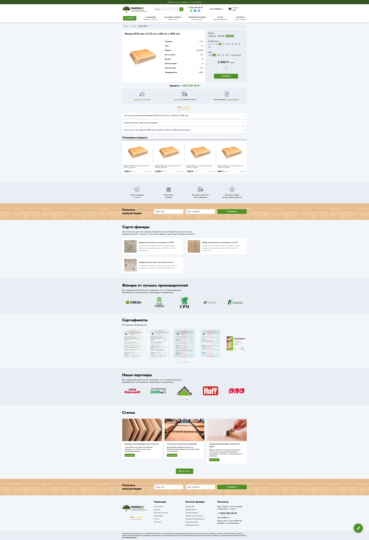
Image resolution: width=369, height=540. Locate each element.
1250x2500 (229, 36)
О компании (158, 506)
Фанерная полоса (192, 525)
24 (229, 44)
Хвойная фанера (192, 522)
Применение (158, 516)
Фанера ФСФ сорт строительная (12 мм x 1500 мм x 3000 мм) (199, 166)
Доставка (177, 99)
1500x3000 (221, 36)
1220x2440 (212, 36)
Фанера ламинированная (195, 519)
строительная (236, 55)
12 (217, 44)
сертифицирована (232, 99)
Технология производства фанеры (182, 444)
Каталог (157, 510)
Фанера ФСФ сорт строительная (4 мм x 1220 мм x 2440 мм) (231, 166)
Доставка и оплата (161, 513)
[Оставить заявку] (358, 527)
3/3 (218, 55)
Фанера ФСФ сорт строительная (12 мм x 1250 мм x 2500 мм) (137, 166)
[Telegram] (195, 10)
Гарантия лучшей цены (142, 99)
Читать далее (129, 455)
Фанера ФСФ (191, 510)
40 (209, 47)
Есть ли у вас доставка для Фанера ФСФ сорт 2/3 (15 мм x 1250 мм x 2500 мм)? (156, 116)
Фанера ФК (190, 506)
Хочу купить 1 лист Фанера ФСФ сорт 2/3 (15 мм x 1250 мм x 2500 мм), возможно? (157, 130)
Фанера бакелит (192, 513)
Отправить (232, 211)
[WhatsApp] (191, 10)
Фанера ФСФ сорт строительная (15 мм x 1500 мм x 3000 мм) (168, 166)
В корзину (226, 76)
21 (225, 44)
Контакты (157, 522)
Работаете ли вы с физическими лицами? (141, 123)
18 (223, 44)
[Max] (199, 11)
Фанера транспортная (194, 516)
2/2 (210, 55)
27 (232, 44)
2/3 (214, 55)
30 (236, 44)
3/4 (222, 55)
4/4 (227, 55)
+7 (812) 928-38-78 (195, 8)
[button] (180, 399)
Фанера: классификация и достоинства (142, 444)
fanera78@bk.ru (216, 9)
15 (220, 44)
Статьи (156, 519)
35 (239, 44)
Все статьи (186, 471)
